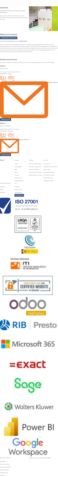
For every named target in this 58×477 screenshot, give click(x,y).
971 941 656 (5, 136)
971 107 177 (14, 136)
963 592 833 (5, 78)
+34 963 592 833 (23, 41)
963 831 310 (14, 78)
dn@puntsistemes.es (53, 82)
